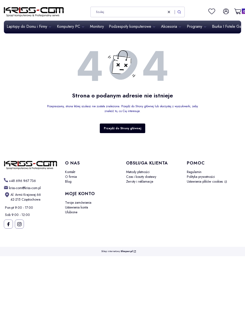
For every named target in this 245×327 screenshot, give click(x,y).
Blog (68, 181)
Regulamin (194, 171)
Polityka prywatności (201, 176)
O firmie (71, 176)
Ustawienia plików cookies (205, 181)
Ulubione (71, 212)
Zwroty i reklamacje (139, 181)
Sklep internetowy (117, 251)
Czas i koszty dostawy (141, 176)
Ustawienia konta (76, 207)
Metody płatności (138, 171)
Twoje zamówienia (78, 202)
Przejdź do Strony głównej (122, 128)
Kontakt (70, 171)
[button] (179, 12)
